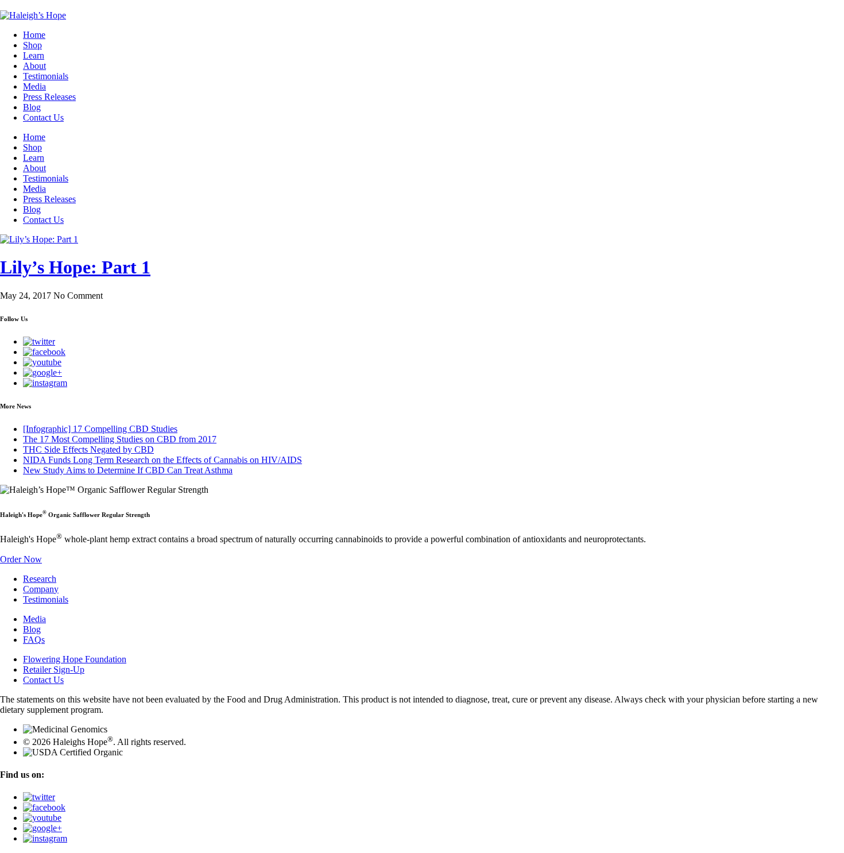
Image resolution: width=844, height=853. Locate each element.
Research (39, 579)
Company (41, 589)
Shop (32, 45)
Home (34, 35)
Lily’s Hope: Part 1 (75, 267)
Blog (32, 107)
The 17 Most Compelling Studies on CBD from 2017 (119, 439)
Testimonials (45, 76)
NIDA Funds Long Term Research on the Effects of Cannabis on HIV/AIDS (162, 460)
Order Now (21, 559)
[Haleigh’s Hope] (33, 15)
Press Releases (49, 97)
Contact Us (43, 117)
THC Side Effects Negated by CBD (88, 449)
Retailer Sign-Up (53, 669)
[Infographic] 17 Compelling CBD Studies (100, 429)
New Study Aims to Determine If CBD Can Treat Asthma (128, 470)
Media (34, 86)
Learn (33, 55)
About (34, 66)
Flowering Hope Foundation (74, 659)
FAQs (34, 639)
